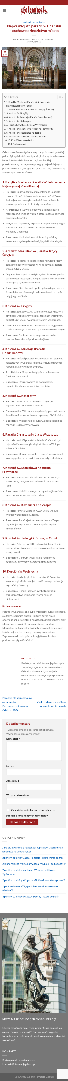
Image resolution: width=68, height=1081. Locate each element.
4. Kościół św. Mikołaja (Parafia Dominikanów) (29, 117)
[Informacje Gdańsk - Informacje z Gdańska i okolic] (34, 10)
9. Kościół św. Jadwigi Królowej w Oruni (26, 136)
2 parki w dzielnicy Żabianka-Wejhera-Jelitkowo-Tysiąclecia (29, 872)
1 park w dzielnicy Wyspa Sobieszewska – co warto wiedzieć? (30, 888)
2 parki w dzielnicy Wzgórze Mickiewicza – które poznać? (33, 880)
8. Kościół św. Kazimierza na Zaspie (23, 132)
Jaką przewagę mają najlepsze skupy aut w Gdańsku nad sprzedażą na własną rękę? (32, 849)
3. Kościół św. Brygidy (17, 113)
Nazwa (10, 766)
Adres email (12, 780)
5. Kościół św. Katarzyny (18, 121)
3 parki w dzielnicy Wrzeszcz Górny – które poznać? (30, 896)
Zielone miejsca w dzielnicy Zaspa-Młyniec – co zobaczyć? (34, 863)
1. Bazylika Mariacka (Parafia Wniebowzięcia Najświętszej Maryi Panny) (28, 104)
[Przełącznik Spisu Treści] (58, 97)
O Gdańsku (40, 22)
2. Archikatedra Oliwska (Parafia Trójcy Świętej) (30, 109)
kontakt (29, 1035)
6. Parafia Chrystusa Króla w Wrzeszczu (26, 125)
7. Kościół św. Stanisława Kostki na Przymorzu (29, 128)
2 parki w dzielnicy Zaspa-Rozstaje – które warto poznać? (33, 857)
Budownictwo (29, 22)
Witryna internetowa (17, 795)
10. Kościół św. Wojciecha (21, 140)
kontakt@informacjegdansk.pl (18, 1064)
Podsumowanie (20, 144)
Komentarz (13, 738)
